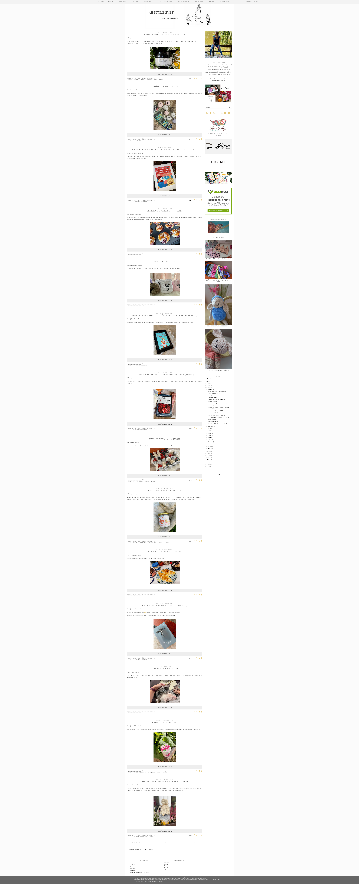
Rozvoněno (143, 542)
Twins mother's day (140, 201)
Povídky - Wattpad (253, 2)
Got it (224, 879)
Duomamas (133, 866)
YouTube (166, 867)
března (210, 444)
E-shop (238, 2)
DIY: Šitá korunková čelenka (218, 258)
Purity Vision (146, 772)
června (210, 437)
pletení (152, 836)
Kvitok (143, 79)
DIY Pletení (199, 2)
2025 (208, 381)
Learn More (216, 879)
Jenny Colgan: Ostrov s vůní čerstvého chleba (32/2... (218, 404)
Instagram (166, 864)
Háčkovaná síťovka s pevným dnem (218, 281)
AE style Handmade (165, 2)
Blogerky (166, 869)
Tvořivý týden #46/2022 (165, 86)
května (210, 439)
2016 (208, 462)
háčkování (140, 306)
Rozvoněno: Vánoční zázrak (164, 491)
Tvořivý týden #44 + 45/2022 (164, 439)
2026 (208, 379)
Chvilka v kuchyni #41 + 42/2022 (165, 552)
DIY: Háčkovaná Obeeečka (218, 326)
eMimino (132, 870)
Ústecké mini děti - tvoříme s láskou (139, 872)
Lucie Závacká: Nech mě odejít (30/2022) (164, 606)
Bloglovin (166, 866)
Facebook (166, 862)
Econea (132, 868)
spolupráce (158, 79)
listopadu (210, 426)
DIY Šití (211, 2)
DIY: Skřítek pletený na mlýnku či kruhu (165, 782)
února (209, 446)
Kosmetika (123, 2)
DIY (134, 306)
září (209, 431)
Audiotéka (133, 865)
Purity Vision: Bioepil (164, 722)
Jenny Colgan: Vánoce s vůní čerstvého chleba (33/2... (218, 396)
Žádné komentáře (148, 78)
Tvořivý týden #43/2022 (165, 669)
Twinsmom (148, 2)
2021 (208, 451)
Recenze (150, 79)
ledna (209, 448)
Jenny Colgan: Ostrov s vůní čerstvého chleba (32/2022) (164, 315)
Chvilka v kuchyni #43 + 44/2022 (165, 211)
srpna (209, 433)
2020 (208, 453)
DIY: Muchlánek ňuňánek (218, 370)
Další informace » (165, 74)
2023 (208, 385)
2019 (208, 455)
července (210, 435)
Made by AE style (139, 140)
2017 (208, 460)
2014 (208, 466)
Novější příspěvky (135, 843)
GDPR (218, 474)
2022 (208, 387)
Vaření (135, 2)
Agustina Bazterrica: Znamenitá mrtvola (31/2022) (164, 375)
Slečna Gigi (225, 2)
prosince (210, 389)
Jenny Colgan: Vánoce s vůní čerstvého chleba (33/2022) (164, 150)
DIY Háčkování (183, 2)
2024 (208, 383)
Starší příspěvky (194, 843)
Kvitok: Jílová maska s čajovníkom (164, 35)
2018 (208, 457)
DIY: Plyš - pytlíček (165, 262)
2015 (208, 464)
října (209, 428)
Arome (132, 863)
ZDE (145, 612)
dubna (209, 442)
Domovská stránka (105, 2)
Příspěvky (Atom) (147, 849)
